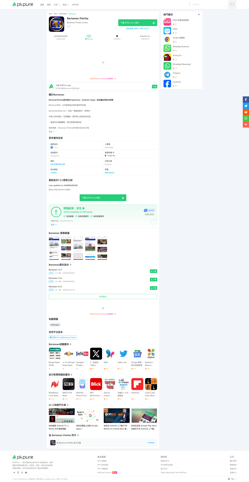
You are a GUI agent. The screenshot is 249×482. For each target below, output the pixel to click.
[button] (89, 37)
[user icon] (232, 4)
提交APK (164, 468)
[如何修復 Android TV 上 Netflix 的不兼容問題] (62, 415)
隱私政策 (39, 479)
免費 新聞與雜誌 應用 (57, 164)
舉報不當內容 (109, 173)
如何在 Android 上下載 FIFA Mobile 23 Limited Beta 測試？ (115, 427)
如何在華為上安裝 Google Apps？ (87, 427)
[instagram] (18, 472)
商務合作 (233, 468)
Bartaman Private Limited (77, 22)
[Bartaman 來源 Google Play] (110, 156)
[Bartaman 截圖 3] (90, 248)
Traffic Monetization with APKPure (173, 472)
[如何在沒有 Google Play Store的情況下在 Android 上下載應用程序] (144, 415)
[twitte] (22, 472)
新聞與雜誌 (63, 14)
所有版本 (103, 296)
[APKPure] (22, 4)
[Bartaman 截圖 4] (102, 248)
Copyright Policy (49, 479)
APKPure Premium (104, 472)
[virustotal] (83, 208)
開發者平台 (165, 461)
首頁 (50, 14)
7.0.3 (56, 147)
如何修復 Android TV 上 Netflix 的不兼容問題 (59, 427)
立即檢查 (53, 173)
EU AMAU (64, 479)
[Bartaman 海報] (54, 248)
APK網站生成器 (167, 464)
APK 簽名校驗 (102, 464)
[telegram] (14, 472)
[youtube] (26, 472)
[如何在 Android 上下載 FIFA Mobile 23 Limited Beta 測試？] (117, 415)
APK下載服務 (102, 468)
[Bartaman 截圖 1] (66, 248)
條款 (58, 479)
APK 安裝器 (101, 461)
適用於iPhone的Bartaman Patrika (63, 337)
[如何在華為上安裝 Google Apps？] (89, 415)
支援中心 (233, 472)
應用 (55, 14)
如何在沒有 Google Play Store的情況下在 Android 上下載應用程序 (144, 427)
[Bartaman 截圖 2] (78, 248)
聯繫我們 (233, 464)
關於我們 (233, 461)
